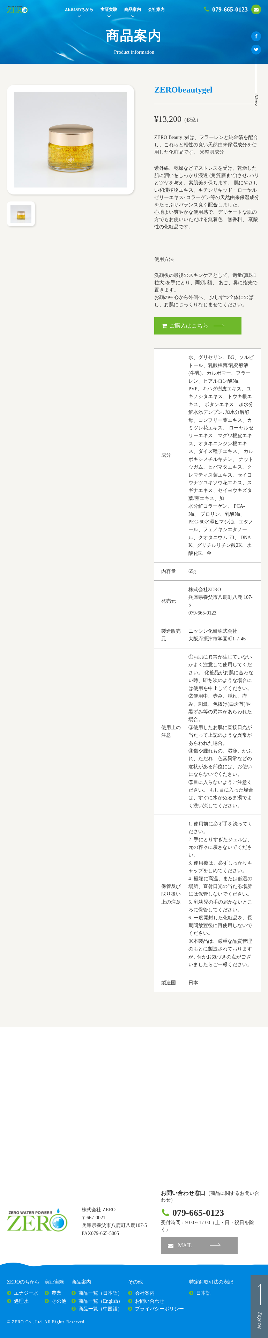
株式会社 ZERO (99, 1209)
